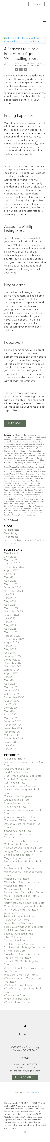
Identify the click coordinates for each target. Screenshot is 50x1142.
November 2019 (13, 732)
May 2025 (10, 577)
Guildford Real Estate (16, 844)
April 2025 (10, 581)
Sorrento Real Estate (15, 940)
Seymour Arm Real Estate (18, 934)
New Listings (11, 533)
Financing (8, 460)
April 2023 (10, 629)
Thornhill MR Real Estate (33, 501)
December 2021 (13, 663)
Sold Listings (11, 544)
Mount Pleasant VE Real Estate (32, 478)
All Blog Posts (11, 530)
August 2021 (11, 673)
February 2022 (12, 656)
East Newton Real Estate (33, 458)
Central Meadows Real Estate (21, 444)
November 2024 (13, 591)
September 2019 (13, 739)
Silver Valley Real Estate (23, 495)
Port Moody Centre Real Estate (21, 910)
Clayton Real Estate (11, 451)
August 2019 (11, 742)
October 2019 (11, 735)
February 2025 (12, 587)
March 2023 (11, 632)
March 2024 (11, 608)
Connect (36, 4)
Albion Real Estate (22, 435)
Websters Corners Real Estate (21, 975)
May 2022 (10, 649)
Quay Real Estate (32, 485)
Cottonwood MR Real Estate (20, 820)
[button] (25, 1026)
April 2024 (10, 605)
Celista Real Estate (14, 783)
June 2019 (10, 749)
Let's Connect (25, 1077)
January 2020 (12, 725)
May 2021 (9, 680)
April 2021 (9, 684)
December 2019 (13, 728)
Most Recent (11, 553)
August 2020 (11, 701)
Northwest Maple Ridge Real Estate (24, 903)
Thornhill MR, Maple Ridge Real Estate (18, 504)
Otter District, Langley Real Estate (23, 483)
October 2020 (12, 694)
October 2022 (12, 636)
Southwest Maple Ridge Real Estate (24, 947)
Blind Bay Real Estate (12, 440)
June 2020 (10, 708)
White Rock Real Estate (17, 999)
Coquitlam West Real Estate (21, 453)
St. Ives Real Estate (31, 499)
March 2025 (11, 584)
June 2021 (10, 677)
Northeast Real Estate (12, 481)
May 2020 (10, 711)
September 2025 (14, 567)
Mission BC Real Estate (17, 879)
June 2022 (10, 646)
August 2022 (11, 642)
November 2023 (13, 611)
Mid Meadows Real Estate (29, 469)
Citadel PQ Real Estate (31, 449)
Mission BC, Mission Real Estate (22, 474)
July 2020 (10, 704)
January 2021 (12, 690)
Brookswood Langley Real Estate (22, 776)
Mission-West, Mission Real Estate (23, 892)
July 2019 (9, 745)
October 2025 (12, 563)
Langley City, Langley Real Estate (17, 465)
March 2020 (11, 718)
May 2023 (10, 625)
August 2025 (11, 570)
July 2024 (9, 594)
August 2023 (11, 615)
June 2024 (10, 598)
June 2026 (10, 557)
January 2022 (12, 660)
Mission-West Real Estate (20, 476)
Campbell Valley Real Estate (21, 442)
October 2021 (11, 670)
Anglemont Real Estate (36, 437)
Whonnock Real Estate (26, 515)
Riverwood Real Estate (35, 488)
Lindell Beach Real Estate (18, 855)
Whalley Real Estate (31, 513)
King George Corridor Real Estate (27, 463)
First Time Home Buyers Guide (24, 460)
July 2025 (10, 574)
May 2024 (10, 601)
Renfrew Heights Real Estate (15, 488)
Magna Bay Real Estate (19, 467)
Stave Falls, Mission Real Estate (22, 954)
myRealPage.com (31, 1092)
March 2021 (10, 687)
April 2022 (10, 653)
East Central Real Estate (13, 458)
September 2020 (14, 697)
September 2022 (14, 639)
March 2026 (11, 560)
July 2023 (9, 618)
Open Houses (11, 537)
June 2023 (10, 622)
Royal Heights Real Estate (14, 490)
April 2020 (10, 714)
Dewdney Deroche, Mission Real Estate (29, 456)
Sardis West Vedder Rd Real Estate (23, 927)
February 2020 (12, 721)
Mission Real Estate (15, 886)
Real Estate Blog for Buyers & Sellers (24, 540)
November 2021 (13, 666)
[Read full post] (25, 42)
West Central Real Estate (23, 511)
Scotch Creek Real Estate (23, 492)
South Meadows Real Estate (21, 497)
